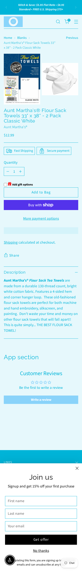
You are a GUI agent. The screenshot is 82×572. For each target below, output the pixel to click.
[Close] (77, 468)
